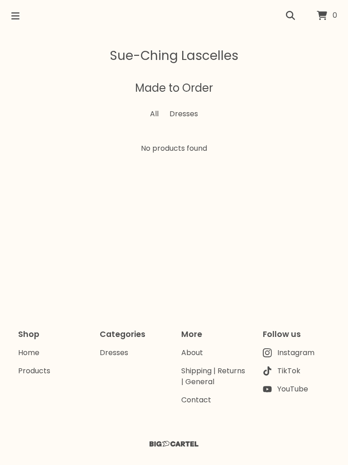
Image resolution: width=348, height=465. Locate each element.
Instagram (295, 352)
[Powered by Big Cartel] (174, 443)
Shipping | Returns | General (213, 376)
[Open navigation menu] (15, 16)
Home (28, 352)
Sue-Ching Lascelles (174, 55)
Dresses (183, 114)
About (192, 352)
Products (34, 371)
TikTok (288, 371)
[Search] (290, 16)
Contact (196, 400)
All (154, 114)
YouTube (292, 389)
